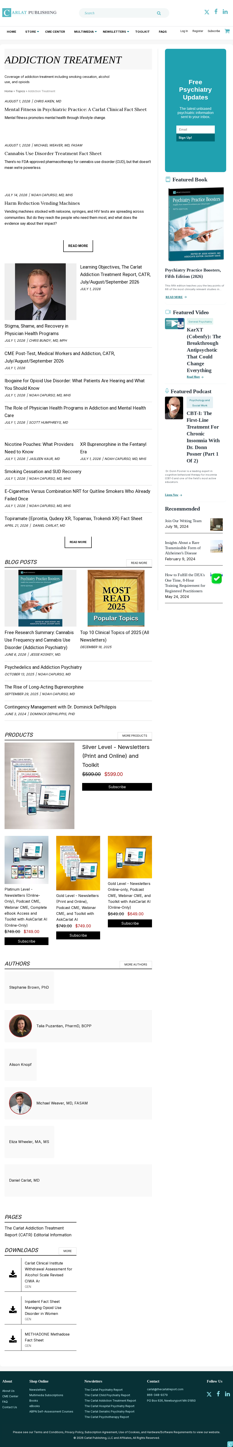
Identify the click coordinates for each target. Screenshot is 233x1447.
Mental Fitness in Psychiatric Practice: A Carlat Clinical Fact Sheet (76, 109)
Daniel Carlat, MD (24, 1180)
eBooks (34, 1406)
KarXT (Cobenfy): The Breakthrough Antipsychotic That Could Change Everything (204, 350)
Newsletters (114, 31)
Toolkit (142, 31)
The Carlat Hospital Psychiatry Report (109, 1406)
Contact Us (9, 1407)
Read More (78, 246)
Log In (184, 31)
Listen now (171, 495)
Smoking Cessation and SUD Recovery (43, 471)
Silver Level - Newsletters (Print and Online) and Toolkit (115, 756)
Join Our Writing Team (183, 521)
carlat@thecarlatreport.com (165, 1389)
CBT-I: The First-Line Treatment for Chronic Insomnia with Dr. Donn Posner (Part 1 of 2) (203, 437)
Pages (13, 1217)
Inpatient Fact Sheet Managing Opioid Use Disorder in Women (43, 1307)
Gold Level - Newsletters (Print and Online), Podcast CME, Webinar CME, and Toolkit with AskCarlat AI (77, 907)
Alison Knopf (20, 1064)
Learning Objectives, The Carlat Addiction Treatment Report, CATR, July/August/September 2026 (115, 274)
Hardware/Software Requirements (169, 1432)
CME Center (55, 31)
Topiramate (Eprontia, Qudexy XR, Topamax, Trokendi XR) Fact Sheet (73, 518)
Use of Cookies (129, 1432)
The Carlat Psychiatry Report (103, 1389)
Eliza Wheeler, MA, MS (29, 1141)
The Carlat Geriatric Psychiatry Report (109, 1411)
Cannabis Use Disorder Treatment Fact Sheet (53, 153)
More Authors (135, 964)
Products (19, 735)
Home (11, 31)
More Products (134, 735)
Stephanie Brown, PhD (29, 987)
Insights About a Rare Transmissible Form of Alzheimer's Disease (182, 548)
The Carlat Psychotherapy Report (106, 1417)
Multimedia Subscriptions (46, 1395)
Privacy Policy (74, 1432)
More (67, 1251)
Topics (20, 91)
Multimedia (84, 31)
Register (197, 31)
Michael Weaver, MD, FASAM (62, 1103)
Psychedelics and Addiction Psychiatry (43, 667)
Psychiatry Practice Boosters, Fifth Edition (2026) (193, 273)
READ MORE (174, 297)
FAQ (5, 1401)
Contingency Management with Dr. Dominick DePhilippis (60, 707)
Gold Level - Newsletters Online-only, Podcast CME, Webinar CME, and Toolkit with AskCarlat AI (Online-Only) (129, 895)
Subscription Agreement (101, 1432)
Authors (17, 964)
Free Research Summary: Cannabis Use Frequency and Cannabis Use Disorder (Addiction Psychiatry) (39, 640)
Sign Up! (185, 137)
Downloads (21, 1250)
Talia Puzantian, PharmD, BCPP (63, 1026)
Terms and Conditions (48, 1432)
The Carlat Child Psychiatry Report (107, 1395)
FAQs (163, 31)
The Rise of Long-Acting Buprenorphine (44, 687)
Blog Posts (20, 562)
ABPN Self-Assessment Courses (51, 1411)
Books (33, 1400)
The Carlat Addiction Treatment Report (110, 1400)
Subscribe (214, 31)
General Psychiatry (200, 321)
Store (30, 31)
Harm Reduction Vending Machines (42, 203)
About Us (8, 1391)
